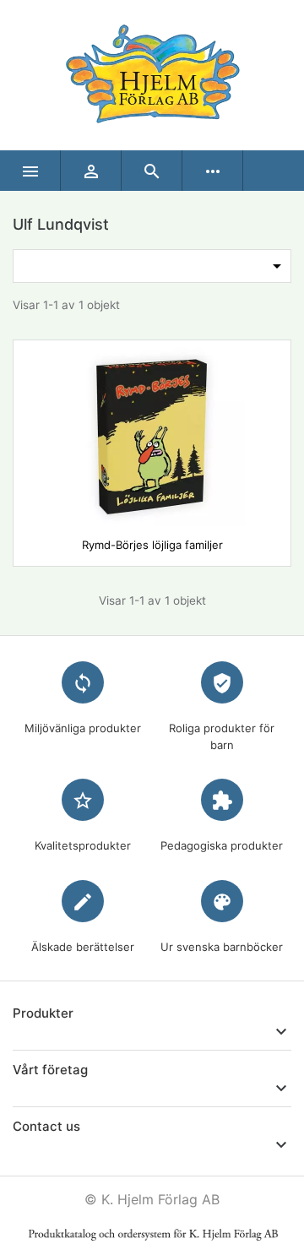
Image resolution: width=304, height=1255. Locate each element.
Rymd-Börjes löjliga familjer (152, 544)
